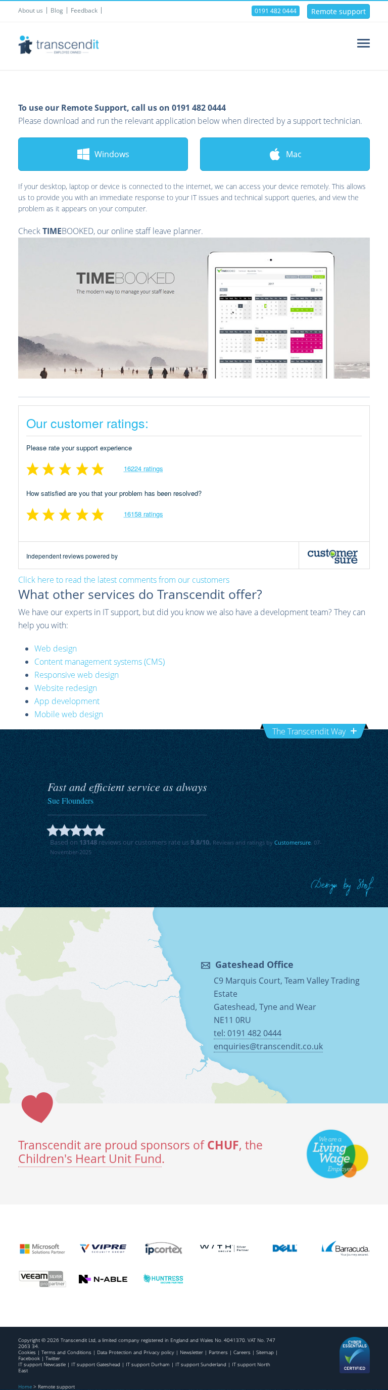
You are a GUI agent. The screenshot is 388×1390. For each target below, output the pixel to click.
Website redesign (65, 687)
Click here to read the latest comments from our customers (123, 579)
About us (30, 10)
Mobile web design (68, 714)
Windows (111, 154)
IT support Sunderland (200, 1364)
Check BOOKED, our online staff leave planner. (110, 231)
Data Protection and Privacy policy (135, 1352)
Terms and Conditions (66, 1352)
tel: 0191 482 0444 (247, 1033)
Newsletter (191, 1352)
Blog (57, 10)
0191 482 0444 (276, 11)
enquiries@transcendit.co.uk (268, 1046)
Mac (294, 154)
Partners (218, 1352)
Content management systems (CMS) (99, 661)
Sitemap (265, 1352)
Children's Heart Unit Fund (90, 1159)
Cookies (27, 1352)
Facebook (29, 1358)
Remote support (338, 11)
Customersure (292, 842)
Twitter (52, 1358)
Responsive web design (76, 674)
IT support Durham (148, 1364)
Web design (55, 648)
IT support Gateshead (95, 1364)
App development (67, 701)
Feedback (84, 10)
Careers (242, 1352)
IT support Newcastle (42, 1364)
